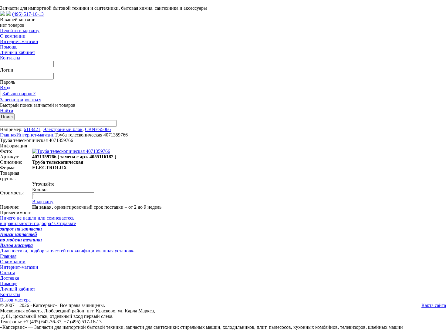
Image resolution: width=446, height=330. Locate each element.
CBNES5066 (98, 129)
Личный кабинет (17, 52)
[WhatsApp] (2, 14)
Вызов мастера (15, 299)
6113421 (32, 129)
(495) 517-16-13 (28, 14)
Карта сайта (433, 305)
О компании (12, 36)
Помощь (8, 46)
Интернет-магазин (19, 41)
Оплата (7, 272)
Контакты (10, 57)
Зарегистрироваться (20, 99)
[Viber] (8, 14)
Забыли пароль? (18, 93)
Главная (8, 134)
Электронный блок (63, 129)
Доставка (9, 278)
